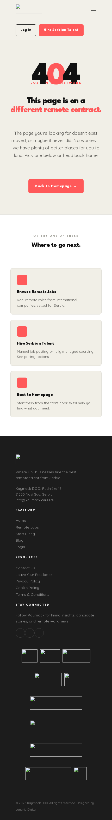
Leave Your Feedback (34, 574)
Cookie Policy (27, 587)
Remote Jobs (27, 527)
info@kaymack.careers (34, 500)
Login (20, 546)
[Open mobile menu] (93, 9)
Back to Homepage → (56, 186)
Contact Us (25, 568)
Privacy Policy (28, 581)
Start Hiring (25, 533)
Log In (26, 30)
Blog (19, 540)
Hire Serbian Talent (61, 30)
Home (21, 520)
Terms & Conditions (32, 594)
